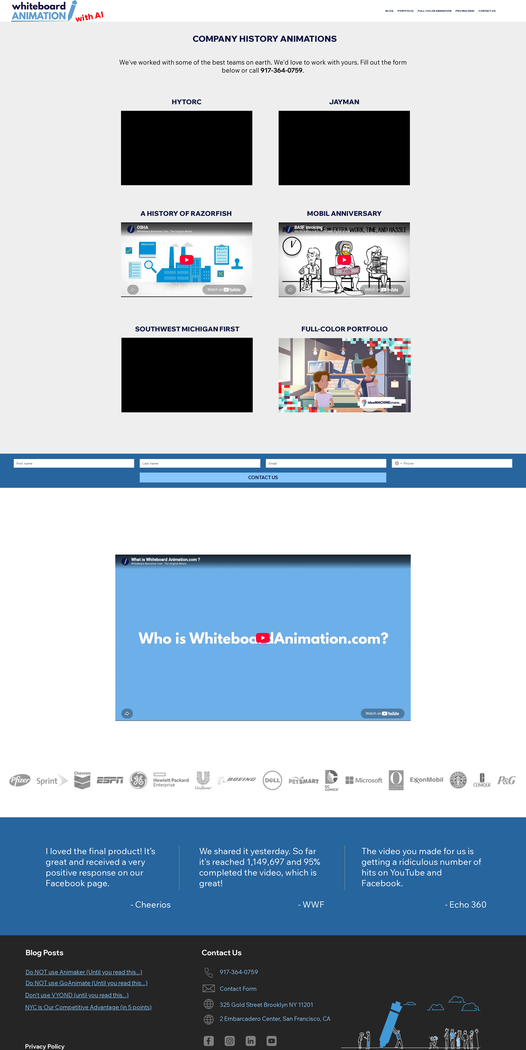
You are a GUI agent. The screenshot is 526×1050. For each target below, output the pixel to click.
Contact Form (238, 988)
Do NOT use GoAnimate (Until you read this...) (86, 982)
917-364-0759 (239, 972)
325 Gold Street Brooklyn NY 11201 (266, 1004)
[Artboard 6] (271, 1041)
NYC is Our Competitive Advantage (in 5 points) (88, 1007)
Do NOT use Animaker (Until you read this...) (83, 972)
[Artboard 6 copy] (250, 1041)
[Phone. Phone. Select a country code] (398, 463)
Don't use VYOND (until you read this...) (77, 995)
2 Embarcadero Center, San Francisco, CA (275, 1018)
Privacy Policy (45, 1046)
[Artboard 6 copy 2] (209, 1041)
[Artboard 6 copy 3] (230, 1041)
